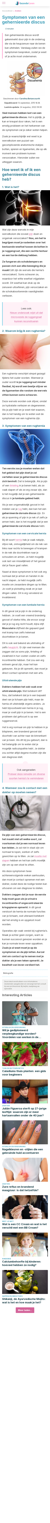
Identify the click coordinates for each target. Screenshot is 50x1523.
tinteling (14, 485)
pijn (31, 234)
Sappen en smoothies (12, 1296)
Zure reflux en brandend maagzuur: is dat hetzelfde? (20, 1188)
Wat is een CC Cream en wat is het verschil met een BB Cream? (24, 1226)
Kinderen (6, 1259)
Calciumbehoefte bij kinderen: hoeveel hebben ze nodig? (21, 1263)
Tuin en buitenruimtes (13, 1068)
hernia (18, 539)
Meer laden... (25, 1310)
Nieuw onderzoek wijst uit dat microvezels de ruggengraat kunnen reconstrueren (26, 317)
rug (20, 509)
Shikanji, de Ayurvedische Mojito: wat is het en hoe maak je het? (24, 1300)
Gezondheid (7, 11)
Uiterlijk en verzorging (14, 1027)
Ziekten (18, 11)
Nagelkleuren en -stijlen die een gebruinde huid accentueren (22, 1151)
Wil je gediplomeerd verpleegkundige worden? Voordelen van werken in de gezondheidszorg (20, 1034)
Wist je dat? (8, 1221)
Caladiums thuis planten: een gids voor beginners (24, 1073)
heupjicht (13, 647)
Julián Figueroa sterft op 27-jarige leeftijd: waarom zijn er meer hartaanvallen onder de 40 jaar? (24, 1112)
